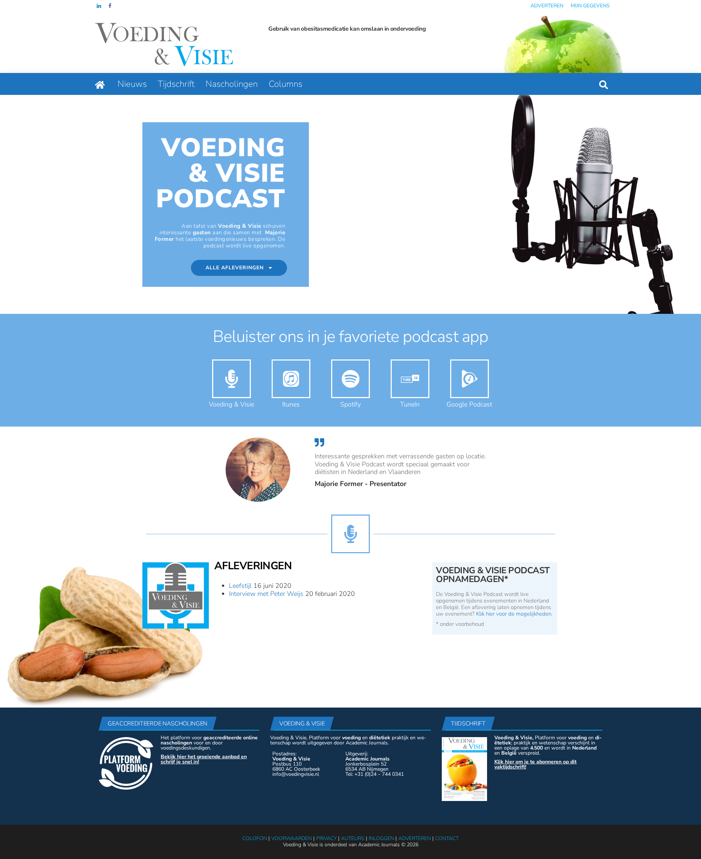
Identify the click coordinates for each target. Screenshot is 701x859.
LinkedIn (99, 6)
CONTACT (447, 838)
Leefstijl (240, 585)
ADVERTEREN (414, 838)
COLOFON (254, 838)
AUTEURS (352, 838)
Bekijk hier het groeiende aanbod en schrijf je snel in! (204, 759)
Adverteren (546, 5)
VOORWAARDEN (291, 838)
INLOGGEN (381, 838)
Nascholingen (232, 84)
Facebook (110, 6)
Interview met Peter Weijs (266, 593)
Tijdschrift (176, 84)
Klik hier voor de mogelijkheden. (514, 613)
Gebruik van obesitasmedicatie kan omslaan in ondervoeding (347, 29)
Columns (285, 84)
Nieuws (132, 84)
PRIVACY (326, 838)
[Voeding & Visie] (100, 84)
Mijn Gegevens (590, 5)
